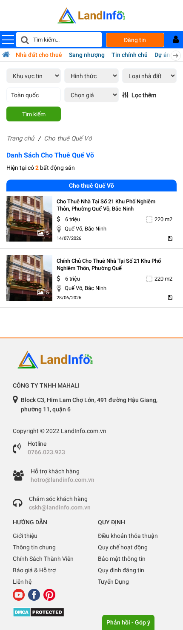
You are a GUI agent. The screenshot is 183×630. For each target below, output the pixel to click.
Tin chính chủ (130, 54)
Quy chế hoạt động (123, 547)
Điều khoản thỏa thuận (128, 535)
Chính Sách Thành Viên (43, 558)
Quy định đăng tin (121, 570)
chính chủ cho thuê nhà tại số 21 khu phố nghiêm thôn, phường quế (109, 264)
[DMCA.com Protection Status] (91, 612)
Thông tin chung (34, 547)
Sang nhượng (87, 54)
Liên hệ (22, 581)
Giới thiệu (25, 535)
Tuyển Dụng (113, 581)
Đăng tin (135, 40)
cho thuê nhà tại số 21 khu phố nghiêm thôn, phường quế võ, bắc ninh (106, 205)
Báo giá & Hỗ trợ (34, 570)
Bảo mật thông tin (122, 558)
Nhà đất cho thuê (39, 54)
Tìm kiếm (34, 114)
